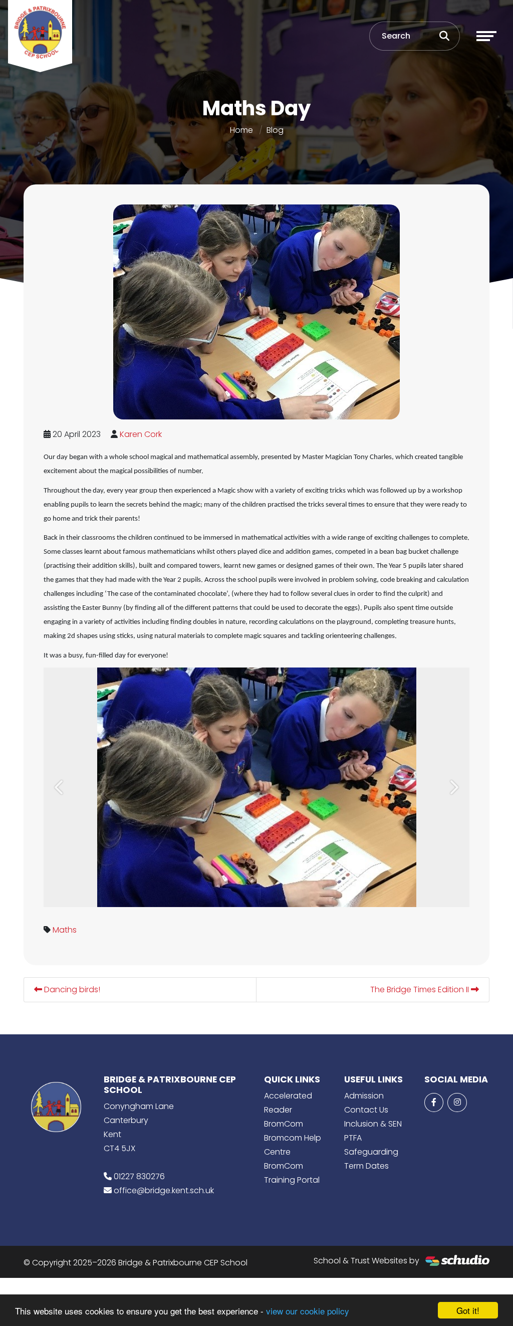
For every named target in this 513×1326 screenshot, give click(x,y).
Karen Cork (141, 434)
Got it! (467, 1310)
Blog (275, 130)
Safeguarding (371, 1152)
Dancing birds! (71, 989)
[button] (60, 787)
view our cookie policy (307, 1310)
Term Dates (366, 1166)
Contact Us (366, 1110)
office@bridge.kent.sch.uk (164, 1190)
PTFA (353, 1138)
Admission (364, 1095)
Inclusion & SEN (373, 1124)
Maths (65, 930)
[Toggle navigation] (486, 36)
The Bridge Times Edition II (420, 989)
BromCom (283, 1124)
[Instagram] (456, 1102)
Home (241, 130)
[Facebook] (433, 1102)
